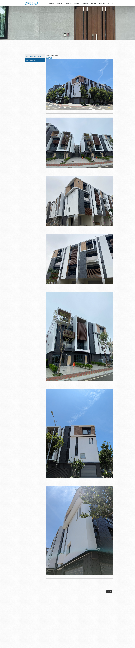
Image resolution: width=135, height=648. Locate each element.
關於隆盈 (51, 3)
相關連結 (93, 3)
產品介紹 (68, 3)
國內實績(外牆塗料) (31, 60)
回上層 (109, 591)
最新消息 (85, 3)
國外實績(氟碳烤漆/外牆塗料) (33, 56)
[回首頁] (31, 3)
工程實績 (76, 3)
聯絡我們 (102, 3)
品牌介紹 (59, 3)
